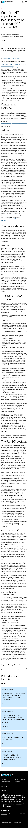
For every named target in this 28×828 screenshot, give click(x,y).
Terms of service (4, 814)
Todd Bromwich (15, 34)
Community (17, 781)
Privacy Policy (22, 813)
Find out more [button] (5, 704)
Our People (3, 779)
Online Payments (4, 820)
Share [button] (3, 40)
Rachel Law (4, 37)
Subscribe (3, 790)
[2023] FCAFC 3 (13, 66)
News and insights (6, 8)
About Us (3, 784)
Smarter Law (4, 786)
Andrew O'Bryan (5, 36)
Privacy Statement (4, 822)
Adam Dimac (20, 36)
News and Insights (5, 781)
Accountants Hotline (17, 822)
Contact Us (17, 784)
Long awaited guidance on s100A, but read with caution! (11, 219)
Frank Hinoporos (7, 34)
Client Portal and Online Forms (13, 820)
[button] (23, 2)
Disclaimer (10, 822)
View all (3, 683)
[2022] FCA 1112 (14, 123)
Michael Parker (13, 36)
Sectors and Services (20, 779)
